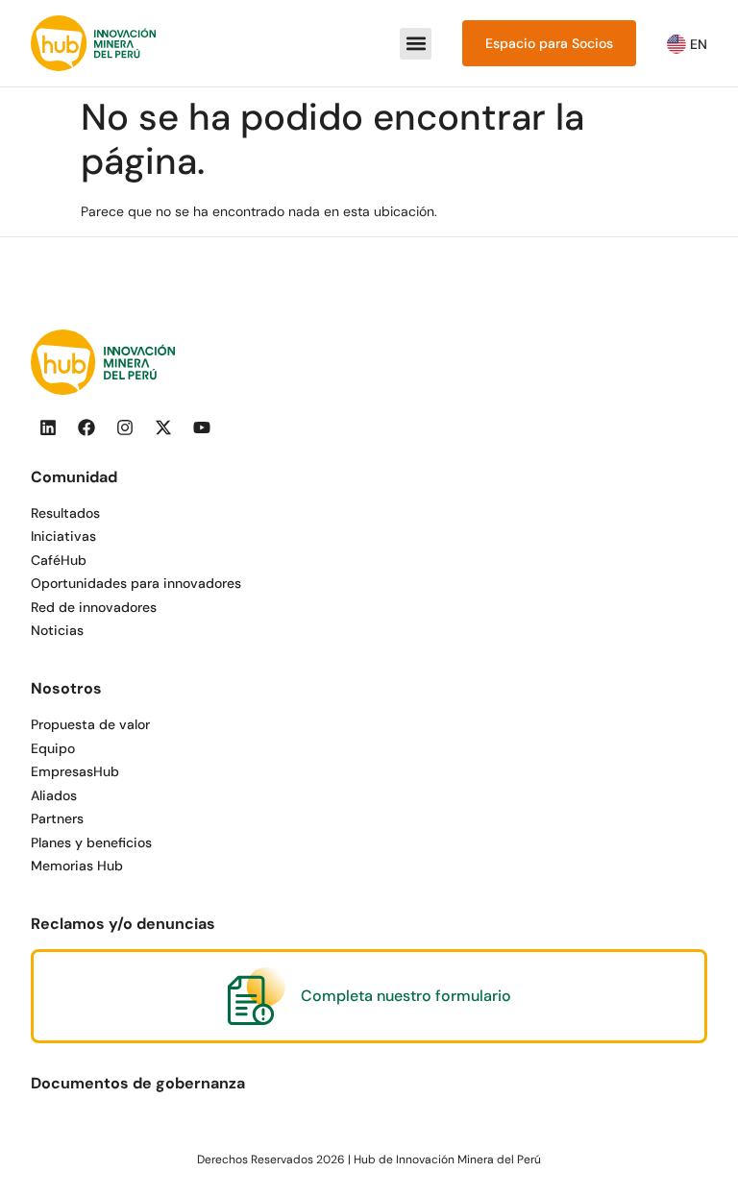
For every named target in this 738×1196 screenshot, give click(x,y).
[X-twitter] (163, 427)
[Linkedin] (48, 427)
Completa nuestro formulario (406, 996)
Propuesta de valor (90, 724)
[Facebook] (86, 427)
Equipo (53, 748)
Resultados (65, 513)
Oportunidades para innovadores (136, 583)
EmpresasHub (75, 771)
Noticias (57, 630)
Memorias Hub (77, 865)
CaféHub (58, 560)
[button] (415, 44)
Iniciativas (63, 536)
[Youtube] (201, 427)
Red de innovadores (94, 607)
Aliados (54, 795)
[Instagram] (125, 427)
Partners (57, 818)
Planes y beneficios (91, 842)
